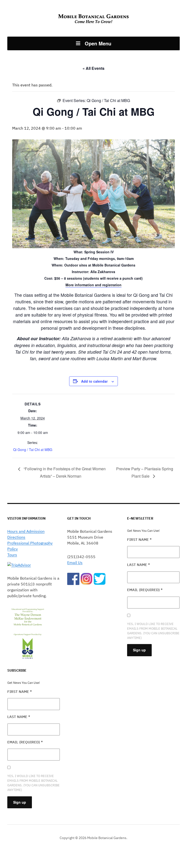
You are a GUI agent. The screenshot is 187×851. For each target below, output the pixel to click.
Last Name (18, 716)
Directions (16, 537)
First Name (19, 691)
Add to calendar (94, 381)
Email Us (75, 562)
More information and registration (93, 284)
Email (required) (25, 742)
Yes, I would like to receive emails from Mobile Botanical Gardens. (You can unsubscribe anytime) (33, 783)
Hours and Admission (26, 531)
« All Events (93, 68)
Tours (12, 554)
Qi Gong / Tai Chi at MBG (32, 449)
